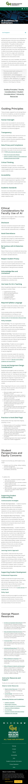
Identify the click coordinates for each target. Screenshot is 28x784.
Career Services (21, 587)
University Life (4, 589)
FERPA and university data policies (13, 152)
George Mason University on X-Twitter (7, 723)
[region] (14, 777)
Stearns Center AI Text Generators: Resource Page (13, 317)
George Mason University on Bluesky (24, 723)
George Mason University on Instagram (14, 723)
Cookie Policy (7, 779)
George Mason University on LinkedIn (18, 723)
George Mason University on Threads (11, 723)
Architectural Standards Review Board (13, 623)
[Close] (25, 771)
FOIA (14, 767)
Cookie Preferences (9, 781)
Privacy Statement (14, 764)
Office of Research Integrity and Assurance (14, 666)
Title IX (14, 752)
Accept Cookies (18, 781)
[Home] (14, 3)
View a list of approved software (12, 154)
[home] (22, 8)
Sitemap (14, 746)
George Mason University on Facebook (4, 723)
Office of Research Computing (11, 658)
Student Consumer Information (14, 761)
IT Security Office (8, 640)
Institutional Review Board (10, 648)
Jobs (14, 758)
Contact (14, 749)
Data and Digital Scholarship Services (13, 631)
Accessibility (14, 755)
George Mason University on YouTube (21, 723)
